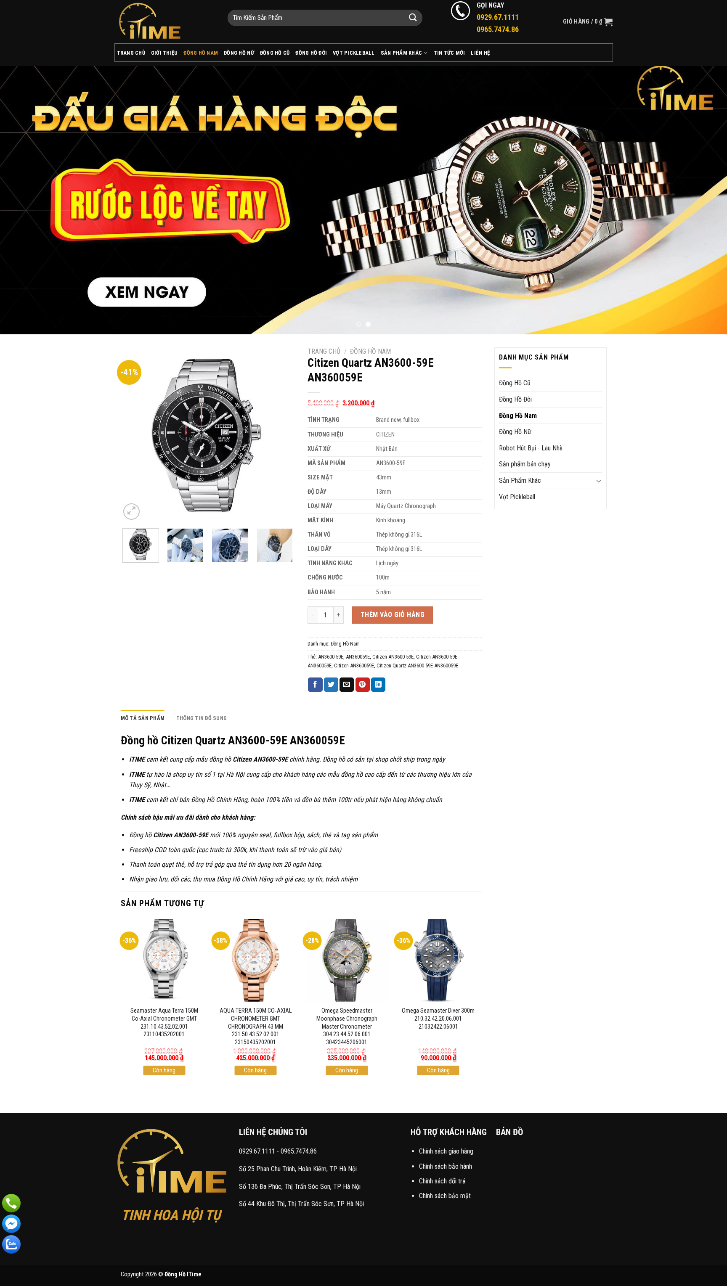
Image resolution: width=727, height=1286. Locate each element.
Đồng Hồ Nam (200, 53)
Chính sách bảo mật (445, 1196)
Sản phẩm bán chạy (525, 464)
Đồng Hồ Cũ (275, 53)
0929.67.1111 (257, 1151)
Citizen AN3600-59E (393, 657)
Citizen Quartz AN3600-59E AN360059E (417, 665)
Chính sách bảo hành (445, 1166)
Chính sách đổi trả (442, 1181)
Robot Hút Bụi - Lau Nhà (530, 448)
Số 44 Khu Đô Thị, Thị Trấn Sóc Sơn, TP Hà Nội (301, 1204)
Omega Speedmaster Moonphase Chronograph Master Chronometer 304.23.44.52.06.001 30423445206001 (346, 1026)
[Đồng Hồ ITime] (164, 21)
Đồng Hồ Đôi (311, 53)
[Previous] (25, 200)
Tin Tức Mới (449, 53)
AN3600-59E (330, 657)
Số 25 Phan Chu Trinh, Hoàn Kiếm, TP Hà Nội (298, 1169)
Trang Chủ (131, 53)
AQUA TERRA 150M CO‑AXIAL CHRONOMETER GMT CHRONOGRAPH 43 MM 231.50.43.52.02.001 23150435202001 (256, 1026)
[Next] (701, 200)
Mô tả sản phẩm (143, 718)
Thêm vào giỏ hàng (393, 615)
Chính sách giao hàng (446, 1151)
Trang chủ (324, 351)
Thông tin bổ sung (201, 718)
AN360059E (358, 657)
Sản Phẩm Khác (401, 53)
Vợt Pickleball (354, 53)
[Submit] (413, 18)
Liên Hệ (480, 53)
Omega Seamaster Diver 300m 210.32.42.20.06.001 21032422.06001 (438, 1018)
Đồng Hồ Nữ (239, 53)
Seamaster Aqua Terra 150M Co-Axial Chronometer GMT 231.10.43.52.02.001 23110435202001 (164, 1022)
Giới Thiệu (164, 53)
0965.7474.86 (299, 1151)
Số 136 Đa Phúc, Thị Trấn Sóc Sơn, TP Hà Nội (300, 1187)
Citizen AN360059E (354, 665)
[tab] (143, 718)
